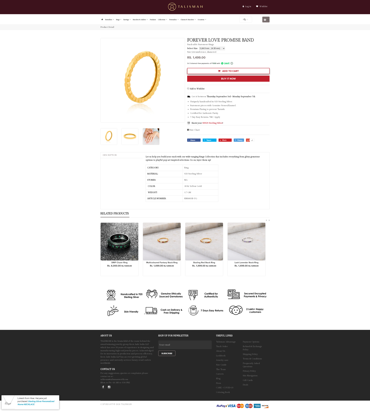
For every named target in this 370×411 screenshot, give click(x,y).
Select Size (192, 48)
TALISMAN (126, 404)
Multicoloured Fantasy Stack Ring (161, 262)
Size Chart (195, 130)
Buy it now (228, 78)
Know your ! (207, 123)
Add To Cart (230, 71)
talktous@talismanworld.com (114, 379)
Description (110, 155)
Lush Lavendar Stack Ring (246, 262)
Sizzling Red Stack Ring (204, 262)
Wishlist (263, 6)
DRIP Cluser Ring (119, 262)
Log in (248, 6)
